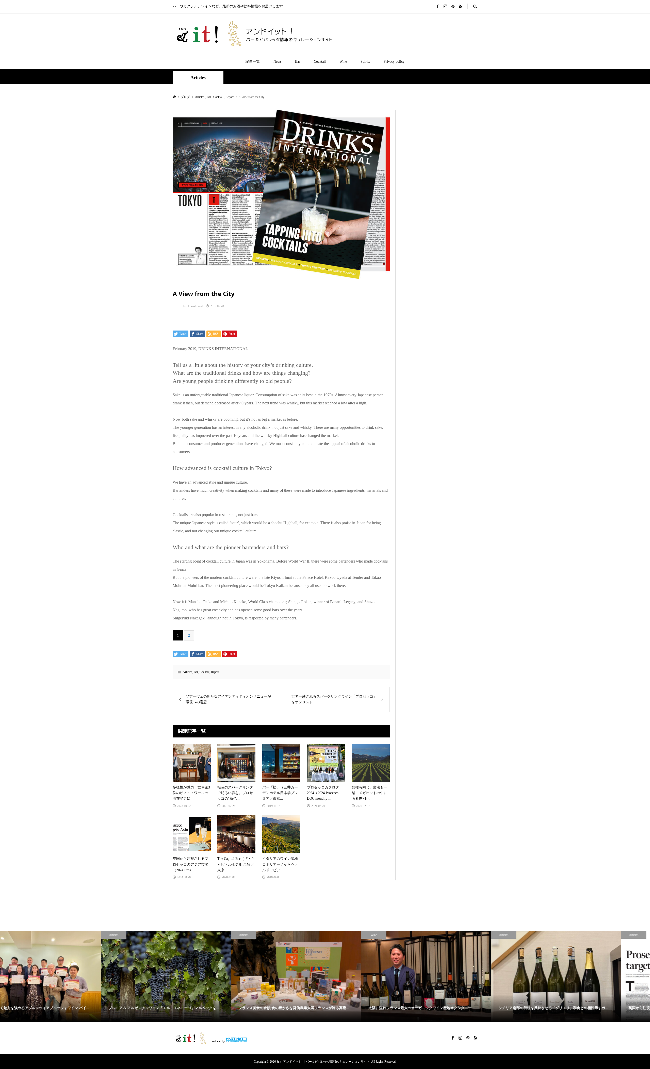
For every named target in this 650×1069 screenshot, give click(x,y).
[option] (65, 976)
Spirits (365, 61)
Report (215, 672)
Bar (297, 61)
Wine (343, 61)
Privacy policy (394, 61)
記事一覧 (253, 61)
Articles (198, 77)
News (277, 61)
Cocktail (320, 61)
